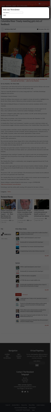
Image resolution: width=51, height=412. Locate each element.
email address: (6, 12)
